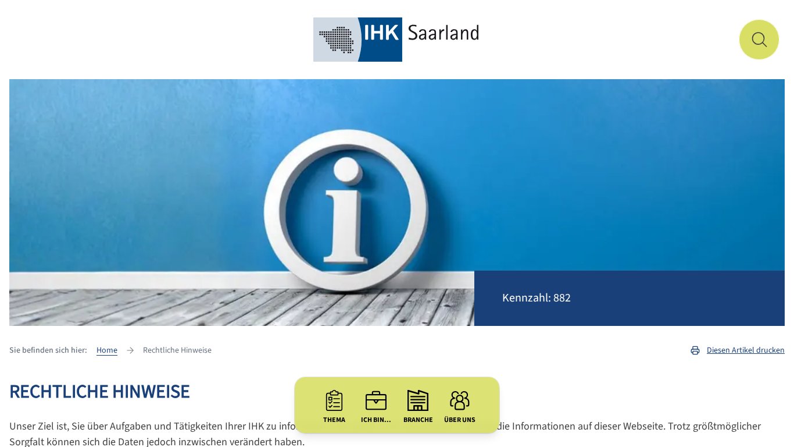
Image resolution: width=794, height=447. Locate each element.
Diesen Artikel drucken (746, 350)
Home (106, 350)
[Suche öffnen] (759, 39)
